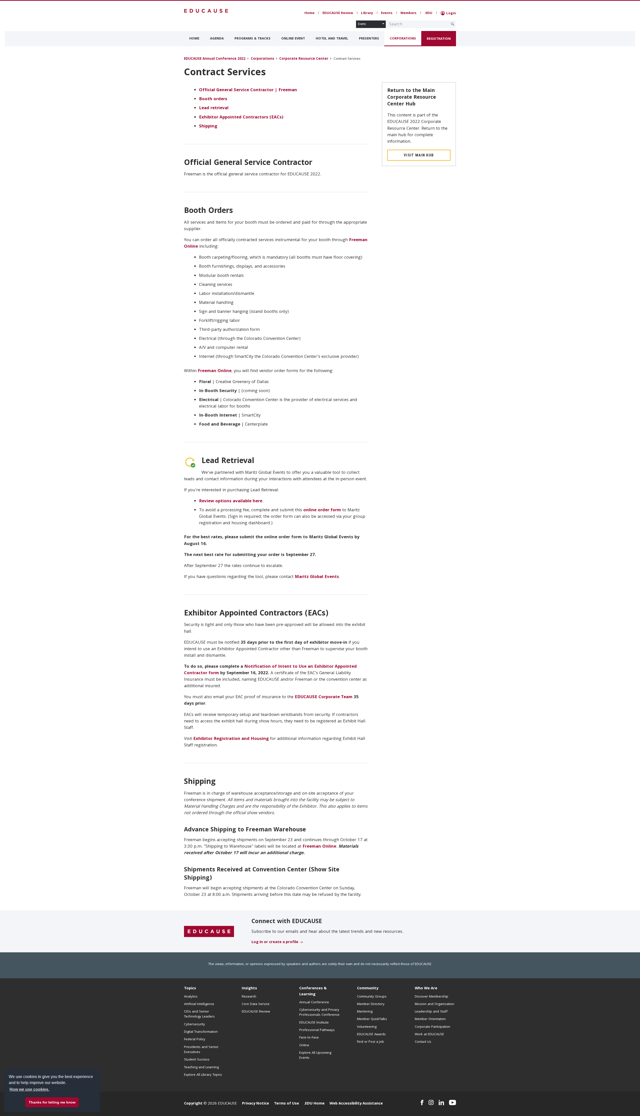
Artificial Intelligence (199, 1004)
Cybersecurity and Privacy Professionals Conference (319, 1012)
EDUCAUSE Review (337, 13)
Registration (439, 39)
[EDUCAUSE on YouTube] (452, 1102)
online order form (322, 510)
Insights (249, 988)
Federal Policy (194, 1039)
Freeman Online (215, 371)
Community (367, 988)
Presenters (369, 38)
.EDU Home (314, 1104)
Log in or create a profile (275, 942)
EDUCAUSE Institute (314, 1023)
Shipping (208, 126)
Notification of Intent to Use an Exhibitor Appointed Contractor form (270, 670)
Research (249, 997)
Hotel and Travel (332, 38)
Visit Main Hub (419, 155)
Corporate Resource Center (303, 59)
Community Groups (371, 997)
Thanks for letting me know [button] (52, 1102)
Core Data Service (256, 1004)
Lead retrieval (213, 108)
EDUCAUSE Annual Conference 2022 (215, 59)
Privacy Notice (255, 1104)
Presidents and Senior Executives (201, 1050)
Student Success (197, 1060)
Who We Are (426, 988)
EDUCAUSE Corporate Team (323, 697)
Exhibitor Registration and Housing (231, 739)
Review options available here (230, 501)
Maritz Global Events (317, 577)
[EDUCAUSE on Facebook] (421, 1102)
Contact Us (423, 1042)
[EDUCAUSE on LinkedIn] (441, 1102)
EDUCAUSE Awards (371, 1034)
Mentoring (364, 1012)
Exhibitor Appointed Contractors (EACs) (241, 117)
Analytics (191, 997)
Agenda (217, 38)
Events (386, 13)
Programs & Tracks (252, 38)
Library (367, 13)
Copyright (193, 1104)
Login (450, 13)
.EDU (428, 13)
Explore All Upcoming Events (315, 1055)
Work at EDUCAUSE (429, 1034)
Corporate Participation (432, 1027)
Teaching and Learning (201, 1067)
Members (408, 13)
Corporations (403, 38)
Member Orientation (430, 1019)
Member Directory (370, 1004)
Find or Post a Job (370, 1042)
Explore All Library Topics (203, 1075)
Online (304, 1045)
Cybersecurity (194, 1024)
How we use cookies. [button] (29, 1089)
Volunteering (366, 1027)
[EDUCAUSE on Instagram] (431, 1102)
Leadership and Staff (431, 1012)
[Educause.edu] (209, 931)
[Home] (206, 11)
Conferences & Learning (313, 991)
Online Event (293, 38)
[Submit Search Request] (452, 24)
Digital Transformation (201, 1032)
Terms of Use (286, 1104)
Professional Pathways (317, 1030)
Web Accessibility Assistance (356, 1104)
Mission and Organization (434, 1004)
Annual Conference (314, 1002)
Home (309, 13)
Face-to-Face (309, 1038)
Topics (190, 988)
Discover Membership (431, 997)
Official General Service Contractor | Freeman (248, 90)
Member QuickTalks (372, 1019)
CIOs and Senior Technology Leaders (199, 1014)
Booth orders (213, 99)
